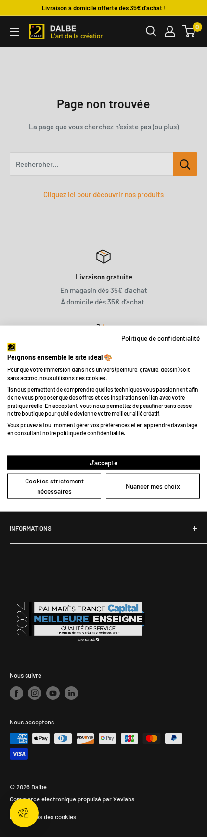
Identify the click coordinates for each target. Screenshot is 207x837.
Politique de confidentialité (160, 338)
